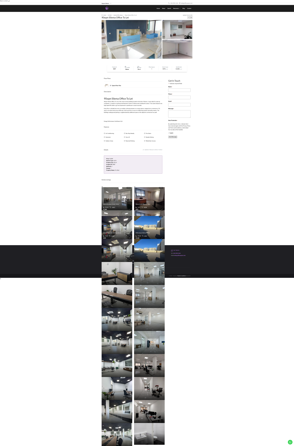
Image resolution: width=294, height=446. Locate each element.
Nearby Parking (150, 137)
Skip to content (4, 1)
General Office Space (118, 15)
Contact (189, 8)
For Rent (110, 15)
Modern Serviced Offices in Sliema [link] (112, 233)
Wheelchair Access (151, 141)
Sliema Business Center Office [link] (111, 204)
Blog (184, 8)
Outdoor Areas (109, 141)
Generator (108, 137)
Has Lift (128, 137)
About (163, 8)
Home (158, 8)
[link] (117, 198)
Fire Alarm (148, 133)
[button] (189, 17)
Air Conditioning (110, 133)
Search (169, 8)
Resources (176, 8)
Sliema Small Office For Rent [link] (143, 204)
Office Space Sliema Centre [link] (143, 233)
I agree (171, 133)
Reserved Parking (130, 141)
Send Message (172, 136)
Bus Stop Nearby (130, 133)
